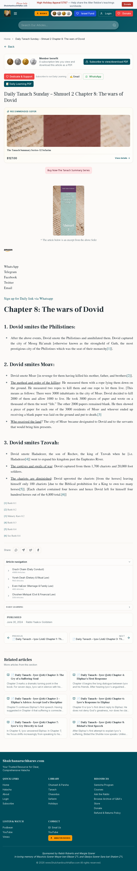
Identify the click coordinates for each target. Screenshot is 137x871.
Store (97, 803)
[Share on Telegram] (23, 550)
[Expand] (8, 570)
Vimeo (6, 836)
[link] (50, 39)
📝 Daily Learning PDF (19, 83)
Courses (98, 789)
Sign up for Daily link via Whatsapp (28, 298)
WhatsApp (95, 76)
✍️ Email (75, 76)
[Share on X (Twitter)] (31, 550)
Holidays (53, 803)
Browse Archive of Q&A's (108, 798)
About (6, 794)
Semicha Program (103, 784)
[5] (21, 489)
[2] (129, 375)
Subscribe (8, 803)
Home (7, 38)
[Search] (114, 25)
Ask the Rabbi (101, 794)
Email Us (56, 827)
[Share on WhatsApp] (16, 550)
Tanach (52, 789)
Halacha (7, 789)
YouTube (8, 832)
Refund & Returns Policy (107, 812)
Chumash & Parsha (58, 784)
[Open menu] (15, 13)
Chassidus (53, 794)
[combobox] (68, 25)
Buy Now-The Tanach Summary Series (68, 170)
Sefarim (52, 798)
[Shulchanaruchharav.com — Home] (7, 13)
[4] (27, 459)
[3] (99, 414)
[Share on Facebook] (38, 550)
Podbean (8, 827)
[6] (63, 494)
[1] (109, 348)
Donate (127, 4)
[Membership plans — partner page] (61, 13)
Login (6, 798)
